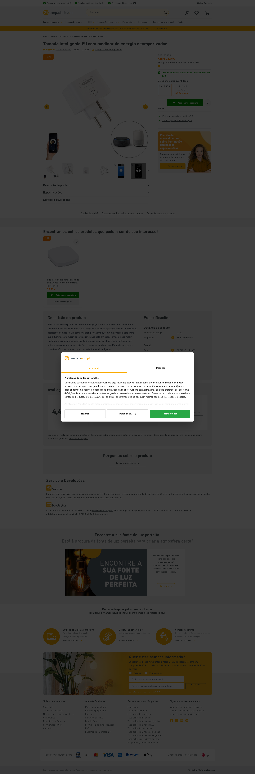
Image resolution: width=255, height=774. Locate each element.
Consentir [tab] (94, 368)
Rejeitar (85, 413)
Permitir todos (170, 413)
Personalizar (125, 413)
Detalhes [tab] (160, 368)
